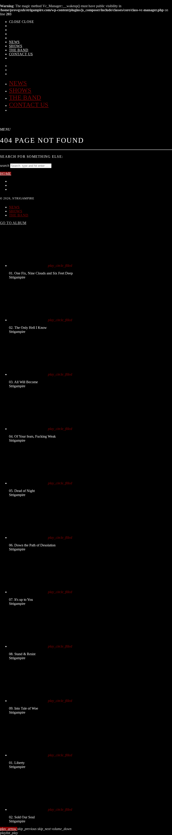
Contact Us (21, 54)
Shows (15, 46)
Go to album (13, 223)
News (14, 42)
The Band (18, 50)
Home (5, 174)
